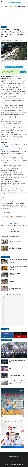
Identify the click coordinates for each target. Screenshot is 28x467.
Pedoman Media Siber (21, 454)
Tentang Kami (4, 454)
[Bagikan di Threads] (15, 67)
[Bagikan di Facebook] (6, 67)
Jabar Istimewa (13, 6)
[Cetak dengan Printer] (21, 67)
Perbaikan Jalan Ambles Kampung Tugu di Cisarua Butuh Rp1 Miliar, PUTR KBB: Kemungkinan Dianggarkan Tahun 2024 (14, 153)
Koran (2, 6)
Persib (6, 6)
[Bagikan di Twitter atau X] (9, 67)
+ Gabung (23, 72)
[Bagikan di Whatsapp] (18, 67)
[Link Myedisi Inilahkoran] (5, 312)
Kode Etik (14, 454)
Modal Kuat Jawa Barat (14, 231)
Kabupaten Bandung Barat (18, 80)
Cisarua (9, 80)
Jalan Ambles (22, 76)
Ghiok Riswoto (8, 40)
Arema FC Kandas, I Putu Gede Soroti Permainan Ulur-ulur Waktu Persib (14, 226)
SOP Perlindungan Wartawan (13, 456)
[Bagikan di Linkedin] (12, 67)
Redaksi (9, 454)
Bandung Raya (21, 6)
